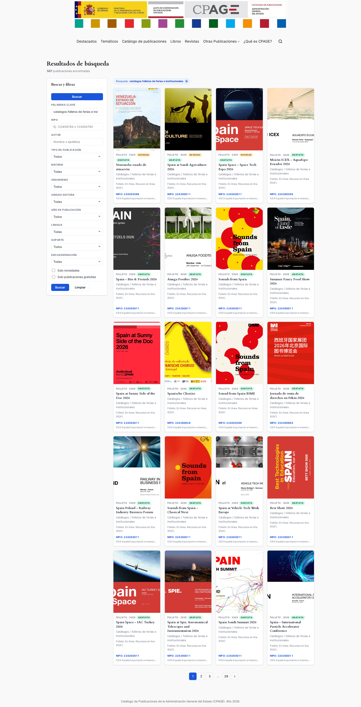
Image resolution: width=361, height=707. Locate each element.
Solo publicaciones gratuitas (76, 277)
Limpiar (80, 287)
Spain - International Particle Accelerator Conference (285, 626)
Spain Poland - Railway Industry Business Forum (134, 510)
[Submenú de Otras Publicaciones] (239, 41)
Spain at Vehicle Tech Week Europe (239, 510)
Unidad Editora (63, 194)
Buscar (77, 96)
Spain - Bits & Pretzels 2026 (136, 279)
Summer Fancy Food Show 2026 (290, 281)
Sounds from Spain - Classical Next (182, 510)
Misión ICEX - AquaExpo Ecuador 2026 (289, 162)
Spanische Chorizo (181, 393)
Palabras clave (63, 104)
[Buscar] (280, 41)
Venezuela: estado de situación (131, 167)
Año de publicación (66, 209)
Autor (56, 134)
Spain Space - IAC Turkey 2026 (135, 624)
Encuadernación (64, 255)
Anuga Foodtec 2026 (182, 279)
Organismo (59, 179)
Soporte (57, 240)
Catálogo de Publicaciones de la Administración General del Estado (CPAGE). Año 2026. (180, 701)
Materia (57, 164)
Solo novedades (68, 270)
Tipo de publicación (66, 150)
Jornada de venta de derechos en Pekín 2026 (287, 395)
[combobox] (77, 141)
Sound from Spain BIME (237, 393)
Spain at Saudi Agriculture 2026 (187, 167)
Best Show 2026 (281, 508)
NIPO (54, 119)
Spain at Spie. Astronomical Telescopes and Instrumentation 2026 (187, 626)
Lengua (56, 224)
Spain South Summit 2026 (237, 622)
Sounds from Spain (233, 279)
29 (226, 676)
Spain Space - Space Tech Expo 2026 (237, 167)
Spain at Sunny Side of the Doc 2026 (135, 395)
